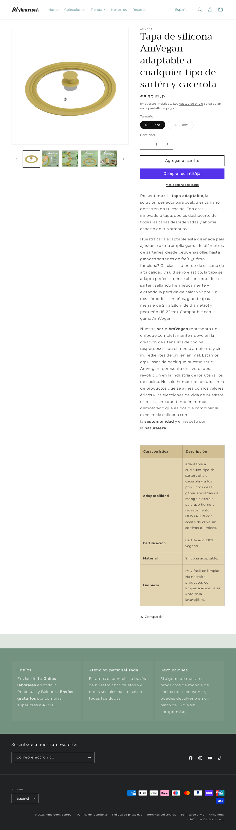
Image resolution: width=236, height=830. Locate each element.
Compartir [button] (154, 617)
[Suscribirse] (89, 757)
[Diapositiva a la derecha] (123, 159)
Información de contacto (207, 819)
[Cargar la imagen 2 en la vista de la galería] (50, 158)
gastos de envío (191, 103)
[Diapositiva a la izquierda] (17, 159)
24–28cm (183, 126)
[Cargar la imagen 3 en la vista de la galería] (70, 158)
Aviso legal (216, 814)
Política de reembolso (92, 814)
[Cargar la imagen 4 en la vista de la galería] (89, 158)
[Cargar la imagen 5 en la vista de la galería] (108, 158)
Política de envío (193, 814)
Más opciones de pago (182, 184)
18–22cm (152, 125)
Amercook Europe (59, 814)
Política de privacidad (127, 814)
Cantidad (147, 135)
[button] (98, 9)
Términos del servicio (162, 814)
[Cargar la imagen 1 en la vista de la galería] (31, 158)
